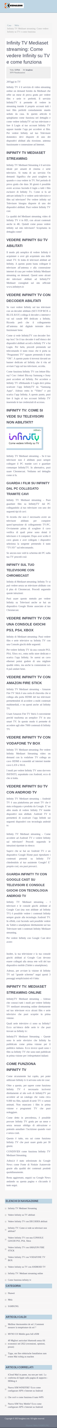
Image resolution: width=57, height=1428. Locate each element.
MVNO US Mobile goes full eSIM (23, 1334)
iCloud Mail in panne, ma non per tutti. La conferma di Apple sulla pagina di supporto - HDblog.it (28, 1377)
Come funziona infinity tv (19, 1280)
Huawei (11, 1293)
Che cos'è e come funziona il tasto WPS (26, 1397)
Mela (17, 25)
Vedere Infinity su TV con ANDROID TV (27, 1267)
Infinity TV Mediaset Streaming (22, 1208)
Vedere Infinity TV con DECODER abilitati (27, 1221)
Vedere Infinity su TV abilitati (21, 1215)
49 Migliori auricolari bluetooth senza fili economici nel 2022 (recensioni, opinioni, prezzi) (26, 1343)
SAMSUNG (13, 1306)
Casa (9, 25)
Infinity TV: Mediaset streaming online (25, 1273)
